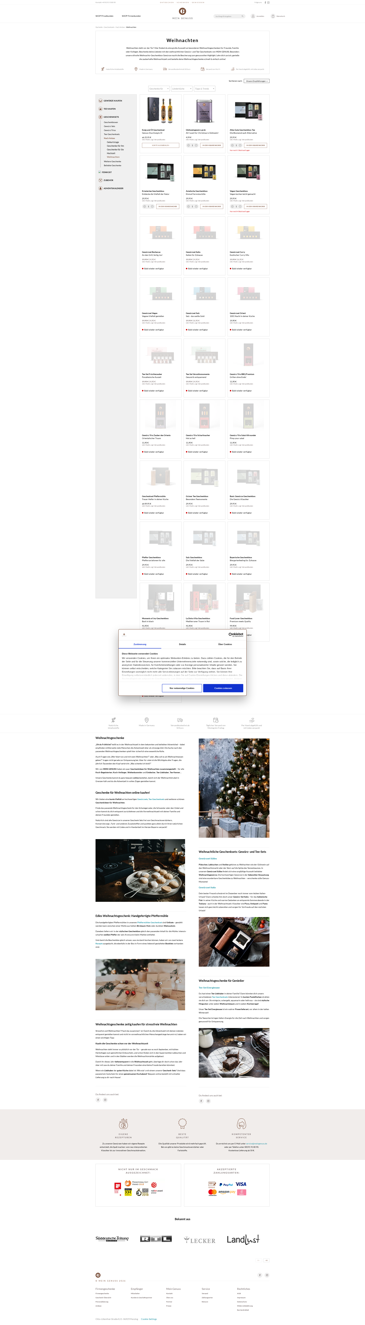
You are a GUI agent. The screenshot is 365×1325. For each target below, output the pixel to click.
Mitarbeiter (135, 1293)
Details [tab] (182, 644)
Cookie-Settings (149, 1319)
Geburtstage (113, 142)
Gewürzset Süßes (208, 858)
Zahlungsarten (207, 1298)
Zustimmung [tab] (140, 644)
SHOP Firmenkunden (131, 16)
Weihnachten (113, 157)
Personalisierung (102, 1302)
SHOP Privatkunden (104, 16)
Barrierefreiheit (243, 1310)
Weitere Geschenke (112, 161)
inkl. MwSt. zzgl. (148, 139)
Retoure (205, 1302)
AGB (239, 1293)
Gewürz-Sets (109, 126)
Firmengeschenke (102, 1293)
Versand (205, 1293)
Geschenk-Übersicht (103, 1298)
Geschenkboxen (111, 122)
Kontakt (169, 1293)
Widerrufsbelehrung (245, 1306)
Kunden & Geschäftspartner (141, 1298)
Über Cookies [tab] (225, 644)
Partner (169, 1302)
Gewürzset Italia (207, 887)
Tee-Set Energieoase (209, 987)
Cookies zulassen (223, 688)
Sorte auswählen (160, 145)
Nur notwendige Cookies (182, 688)
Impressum (241, 1298)
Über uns (169, 1298)
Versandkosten (159, 139)
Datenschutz (242, 1302)
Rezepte (99, 943)
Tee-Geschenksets (112, 134)
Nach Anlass (120, 27)
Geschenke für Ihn (115, 145)
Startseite (99, 27)
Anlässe (98, 1306)
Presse (168, 1306)
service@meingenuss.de (256, 1143)
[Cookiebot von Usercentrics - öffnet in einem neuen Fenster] (230, 635)
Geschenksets (109, 27)
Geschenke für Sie (115, 149)
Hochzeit (111, 153)
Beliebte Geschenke (112, 165)
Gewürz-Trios (110, 130)
